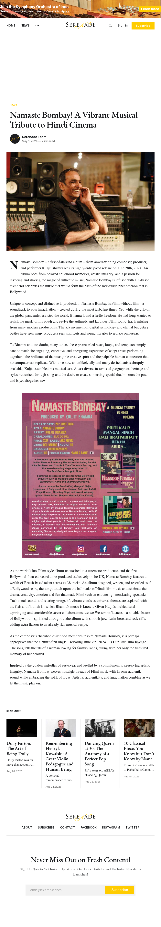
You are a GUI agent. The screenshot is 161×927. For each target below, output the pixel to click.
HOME (10, 25)
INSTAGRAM (111, 827)
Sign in (123, 25)
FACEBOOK (88, 827)
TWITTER (132, 827)
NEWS (25, 25)
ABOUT (27, 827)
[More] (37, 25)
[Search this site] (110, 25)
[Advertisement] (80, 62)
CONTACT (67, 827)
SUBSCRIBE (46, 827)
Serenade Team (34, 137)
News (13, 105)
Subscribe (143, 26)
